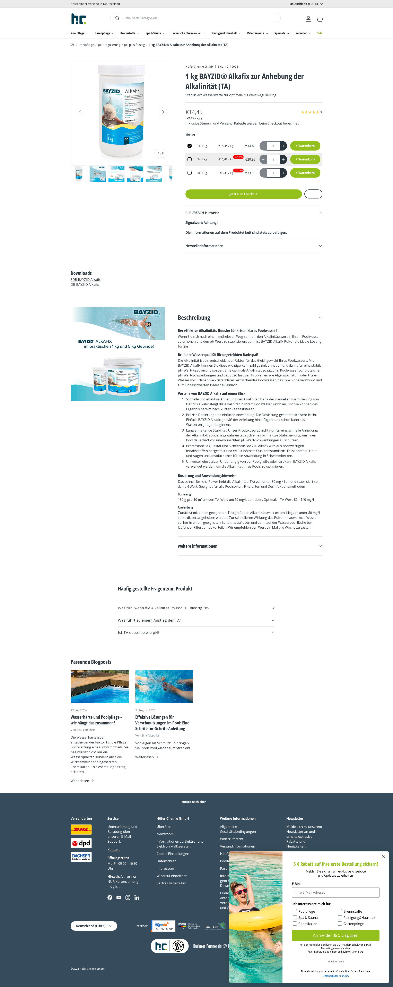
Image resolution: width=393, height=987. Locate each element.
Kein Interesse (336, 961)
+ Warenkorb (305, 146)
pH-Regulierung (109, 45)
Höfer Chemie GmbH (199, 66)
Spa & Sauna (153, 33)
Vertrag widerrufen (171, 883)
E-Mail (296, 884)
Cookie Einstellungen (173, 853)
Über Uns (164, 826)
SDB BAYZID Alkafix (86, 279)
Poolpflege (77, 33)
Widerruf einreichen (172, 876)
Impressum (165, 868)
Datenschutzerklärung (335, 976)
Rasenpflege (102, 33)
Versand (226, 123)
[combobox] (195, 18)
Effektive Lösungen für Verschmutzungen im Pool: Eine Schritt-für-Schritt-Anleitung (162, 722)
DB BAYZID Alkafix (85, 284)
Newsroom (165, 834)
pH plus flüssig (134, 45)
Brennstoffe (127, 33)
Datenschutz (166, 861)
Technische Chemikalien (186, 33)
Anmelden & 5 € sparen (335, 935)
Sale (319, 33)
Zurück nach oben (194, 802)
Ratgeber (301, 33)
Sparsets (279, 33)
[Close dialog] (383, 856)
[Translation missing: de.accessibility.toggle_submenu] (87, 33)
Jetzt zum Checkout (243, 194)
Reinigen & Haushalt (224, 33)
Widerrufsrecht (231, 839)
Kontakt (113, 849)
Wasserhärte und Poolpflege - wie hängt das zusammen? (96, 720)
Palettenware (255, 33)
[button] (319, 18)
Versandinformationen (237, 846)
